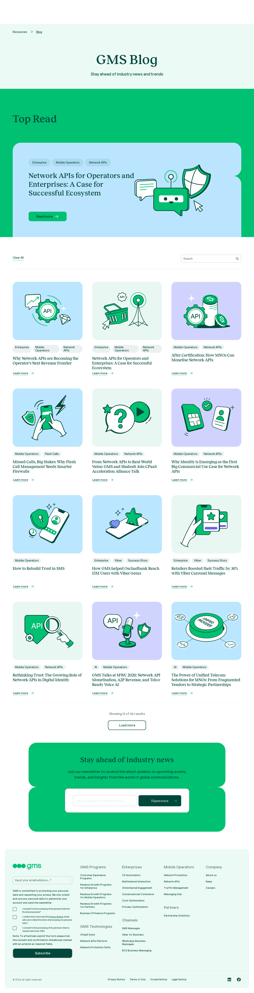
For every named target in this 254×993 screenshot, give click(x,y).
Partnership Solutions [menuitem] (177, 915)
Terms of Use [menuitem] (137, 979)
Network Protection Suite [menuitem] (95, 947)
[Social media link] (229, 979)
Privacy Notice (56, 917)
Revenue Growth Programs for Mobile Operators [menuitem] (96, 896)
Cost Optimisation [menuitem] (133, 900)
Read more (45, 216)
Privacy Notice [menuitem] (116, 979)
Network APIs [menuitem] (172, 881)
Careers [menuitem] (210, 887)
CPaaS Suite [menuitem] (87, 934)
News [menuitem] (209, 881)
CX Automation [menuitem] (131, 875)
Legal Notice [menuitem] (179, 979)
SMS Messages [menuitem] (131, 928)
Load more (127, 725)
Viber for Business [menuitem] (133, 934)
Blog (39, 31)
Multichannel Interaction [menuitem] (136, 881)
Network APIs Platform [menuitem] (93, 940)
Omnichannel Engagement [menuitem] (137, 887)
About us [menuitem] (211, 875)
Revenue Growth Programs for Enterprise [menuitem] (96, 886)
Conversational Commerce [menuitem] (138, 894)
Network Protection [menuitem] (175, 875)
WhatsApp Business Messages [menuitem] (134, 942)
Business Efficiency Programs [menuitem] (97, 913)
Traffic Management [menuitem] (176, 887)
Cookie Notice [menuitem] (158, 979)
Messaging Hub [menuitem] (173, 894)
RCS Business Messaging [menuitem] (136, 950)
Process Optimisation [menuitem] (135, 906)
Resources (20, 31)
